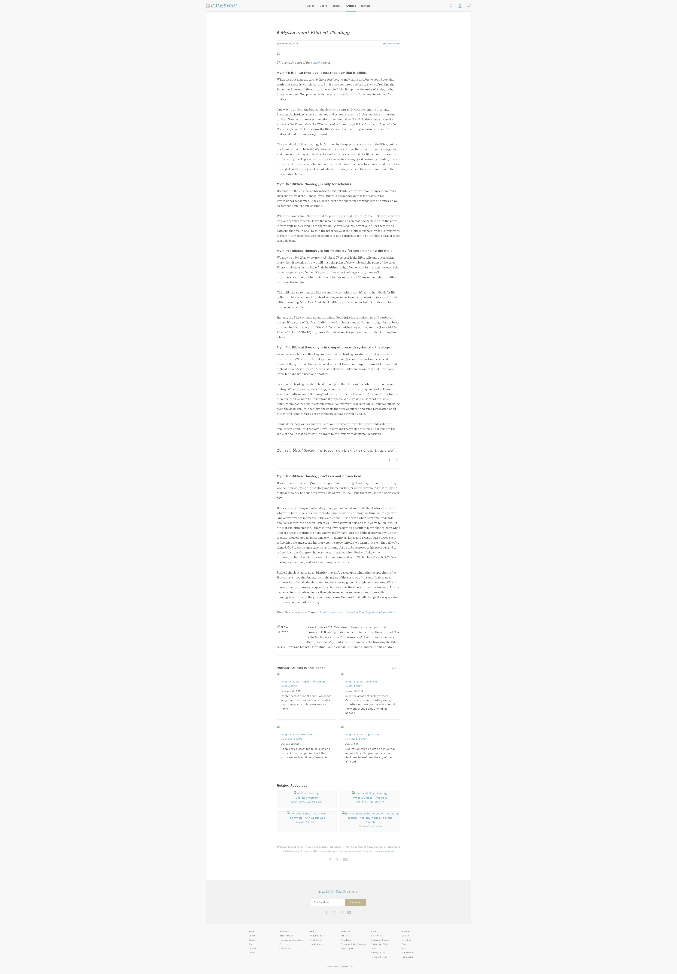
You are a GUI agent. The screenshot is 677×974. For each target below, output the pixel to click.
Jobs (373, 948)
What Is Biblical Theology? (370, 797)
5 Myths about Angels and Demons (303, 681)
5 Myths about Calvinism (361, 681)
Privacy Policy (378, 953)
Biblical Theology (307, 797)
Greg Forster (353, 685)
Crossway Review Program (354, 944)
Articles (351, 5)
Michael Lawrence (370, 826)
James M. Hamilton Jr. (370, 802)
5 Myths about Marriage (296, 734)
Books (324, 5)
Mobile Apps (316, 944)
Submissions (408, 953)
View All (395, 667)
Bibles (310, 5)
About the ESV (317, 936)
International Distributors (291, 940)
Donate (365, 5)
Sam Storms (289, 685)
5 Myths (316, 62)
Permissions (407, 957)
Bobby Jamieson (306, 822)
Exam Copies (347, 948)
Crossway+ (284, 948)
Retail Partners (286, 936)
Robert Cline (314, 802)
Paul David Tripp (291, 738)
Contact (405, 936)
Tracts (337, 5)
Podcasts (345, 936)
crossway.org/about (382, 851)
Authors (252, 948)
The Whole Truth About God (306, 817)
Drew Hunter (393, 43)
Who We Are (377, 936)
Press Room (346, 940)
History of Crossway (381, 940)
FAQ (404, 948)
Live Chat (406, 940)
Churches (283, 944)
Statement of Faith (380, 944)
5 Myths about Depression (362, 734)
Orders (405, 944)
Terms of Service (379, 957)
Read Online (316, 940)
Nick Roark (298, 802)
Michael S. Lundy (356, 738)
